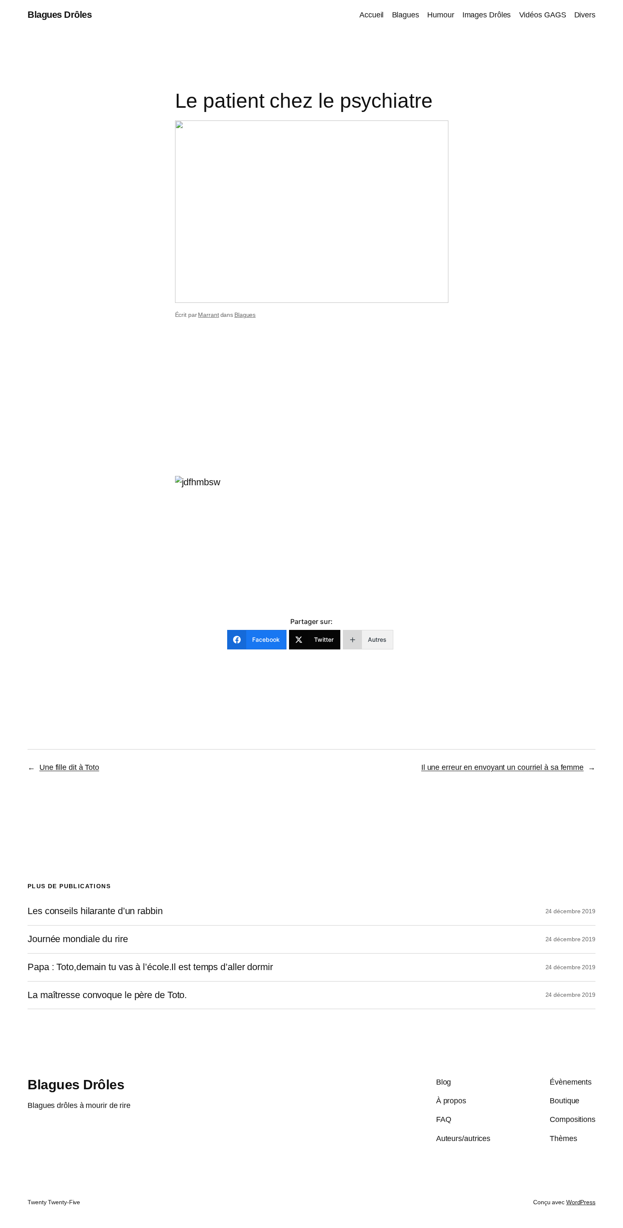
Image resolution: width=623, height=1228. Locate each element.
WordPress (580, 1202)
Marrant (208, 314)
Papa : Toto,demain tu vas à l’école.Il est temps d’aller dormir (150, 967)
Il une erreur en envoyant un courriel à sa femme (502, 767)
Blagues (245, 314)
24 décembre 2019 (570, 911)
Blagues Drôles (60, 14)
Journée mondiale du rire (78, 939)
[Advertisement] (311, 408)
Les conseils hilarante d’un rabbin (95, 911)
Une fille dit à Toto (69, 767)
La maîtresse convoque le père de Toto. (107, 995)
